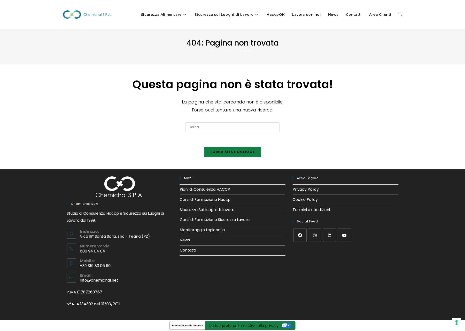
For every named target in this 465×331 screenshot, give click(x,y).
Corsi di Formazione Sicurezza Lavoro (215, 219)
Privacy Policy (306, 189)
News (185, 240)
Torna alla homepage (232, 152)
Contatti (188, 250)
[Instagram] (314, 235)
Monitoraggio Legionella (202, 230)
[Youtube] (344, 235)
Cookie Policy (305, 199)
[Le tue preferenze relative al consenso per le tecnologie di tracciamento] (456, 322)
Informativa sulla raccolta (187, 325)
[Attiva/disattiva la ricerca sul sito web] (400, 14)
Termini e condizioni (311, 210)
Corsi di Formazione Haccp (205, 199)
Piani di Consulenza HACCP (205, 189)
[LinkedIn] (329, 235)
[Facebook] (300, 235)
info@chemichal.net (99, 280)
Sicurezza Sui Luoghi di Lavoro (207, 210)
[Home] (211, 50)
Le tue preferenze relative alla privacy (244, 325)
